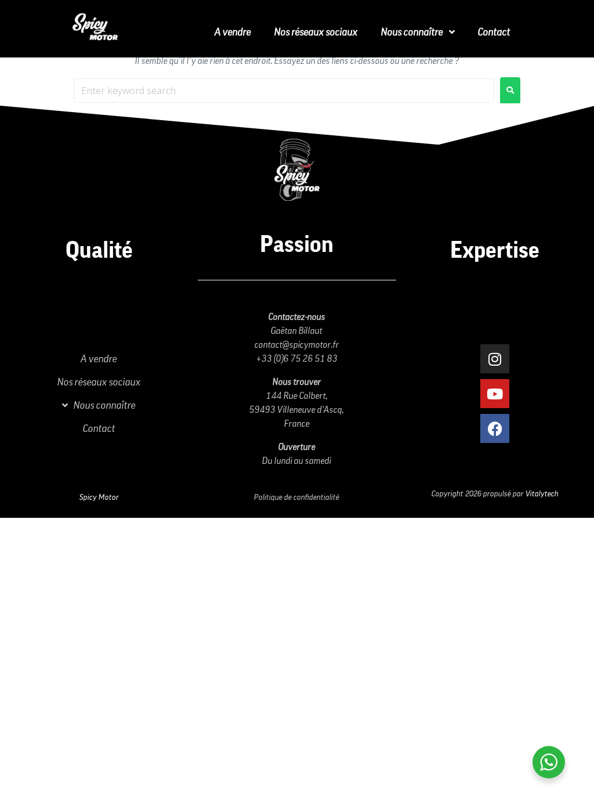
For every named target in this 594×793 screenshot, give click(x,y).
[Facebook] (494, 428)
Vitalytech (542, 494)
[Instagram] (494, 358)
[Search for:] (284, 90)
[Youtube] (494, 393)
